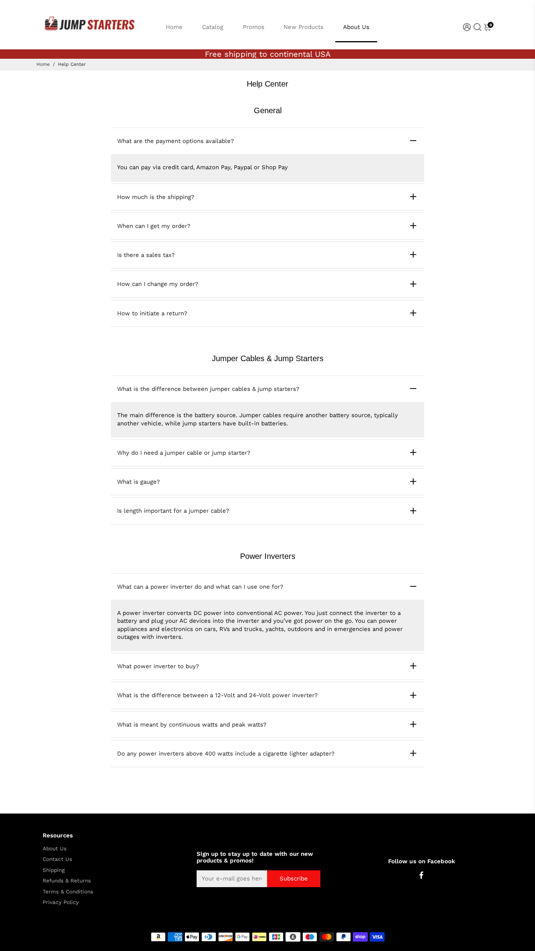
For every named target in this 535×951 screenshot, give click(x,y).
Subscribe (294, 878)
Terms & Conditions (68, 892)
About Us (356, 27)
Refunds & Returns (67, 881)
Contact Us (57, 859)
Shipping (54, 870)
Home (174, 27)
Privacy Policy (61, 902)
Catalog (212, 27)
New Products (304, 27)
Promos (253, 27)
